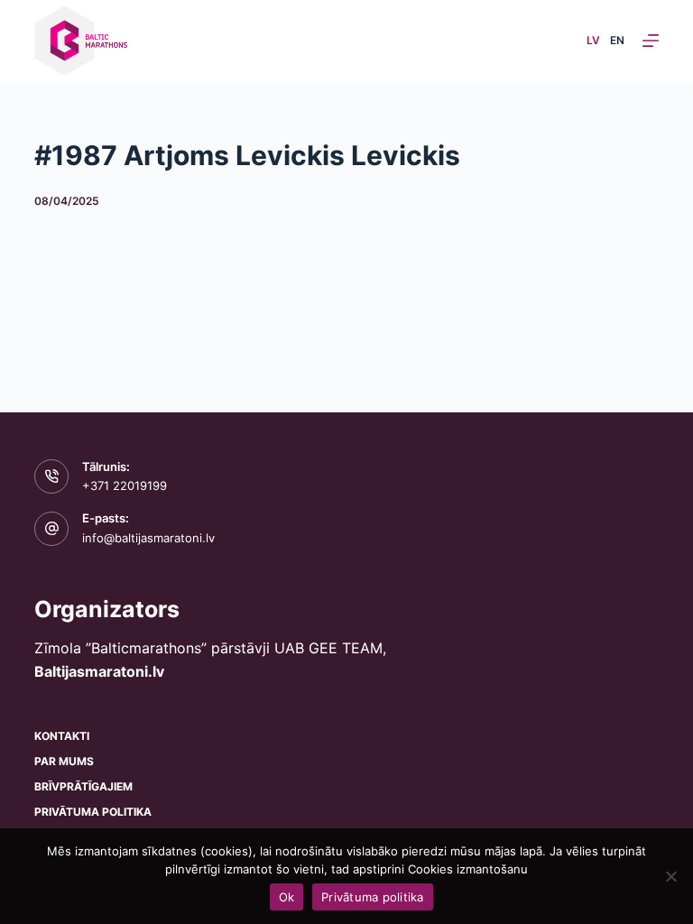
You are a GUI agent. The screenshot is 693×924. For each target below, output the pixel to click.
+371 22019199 (124, 485)
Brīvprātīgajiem (83, 786)
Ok (287, 897)
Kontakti (61, 736)
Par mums (64, 761)
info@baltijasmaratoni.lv (148, 538)
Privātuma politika (93, 811)
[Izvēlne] (650, 40)
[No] (670, 876)
